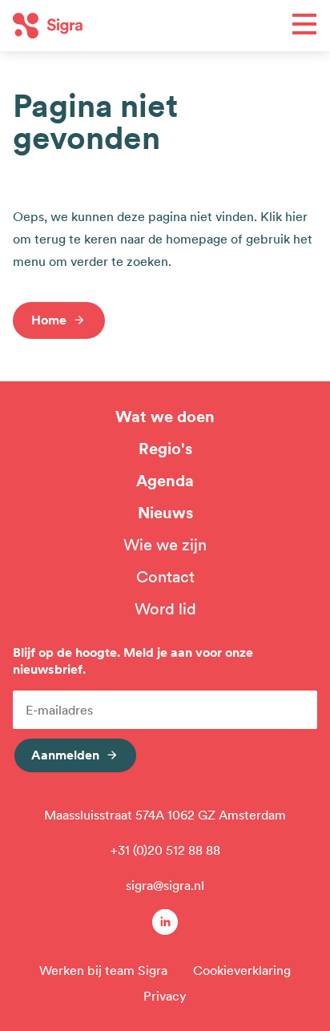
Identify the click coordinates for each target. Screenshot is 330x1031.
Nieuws (165, 512)
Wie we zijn (165, 544)
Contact (165, 576)
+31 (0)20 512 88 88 (165, 850)
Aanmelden (65, 755)
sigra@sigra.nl (165, 885)
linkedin (165, 922)
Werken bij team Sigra (103, 970)
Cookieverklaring (242, 970)
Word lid (165, 608)
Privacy (165, 996)
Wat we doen (165, 416)
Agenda (165, 480)
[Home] (89, 25)
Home (48, 320)
